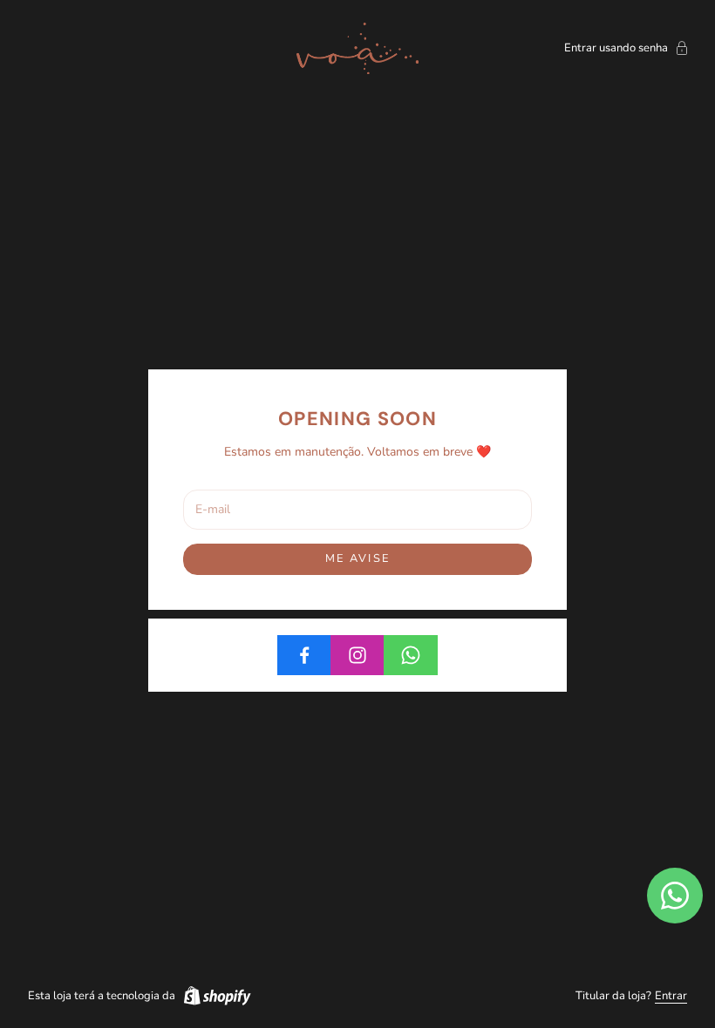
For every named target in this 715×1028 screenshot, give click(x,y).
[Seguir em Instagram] (357, 655)
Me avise (357, 558)
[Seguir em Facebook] (304, 655)
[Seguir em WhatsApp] (411, 655)
